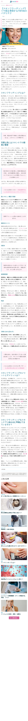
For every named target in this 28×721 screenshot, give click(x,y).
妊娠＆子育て (3, 527)
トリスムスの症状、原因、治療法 (11, 614)
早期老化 (11, 344)
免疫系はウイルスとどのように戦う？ (12, 579)
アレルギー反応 (19, 401)
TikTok (7, 53)
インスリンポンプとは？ (8, 562)
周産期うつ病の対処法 (7, 529)
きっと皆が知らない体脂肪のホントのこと (13, 496)
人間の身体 (3, 494)
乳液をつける (11, 295)
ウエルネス (3, 5)
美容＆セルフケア (9, 5)
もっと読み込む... (14, 618)
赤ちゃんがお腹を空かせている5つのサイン (14, 546)
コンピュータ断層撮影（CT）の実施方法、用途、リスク (13, 596)
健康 (2, 561)
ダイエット (3, 511)
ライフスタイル (4, 577)
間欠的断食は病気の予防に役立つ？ (11, 512)
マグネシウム (22, 228)
